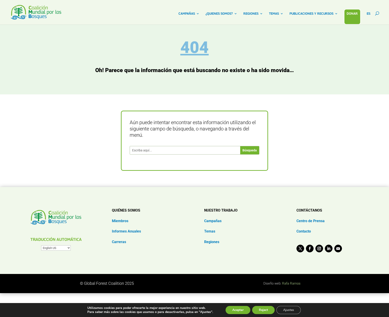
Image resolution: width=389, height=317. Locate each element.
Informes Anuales (126, 231)
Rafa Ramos (291, 283)
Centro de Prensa (310, 221)
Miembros (120, 221)
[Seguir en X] (300, 248)
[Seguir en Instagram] (319, 248)
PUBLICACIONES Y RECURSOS (311, 13)
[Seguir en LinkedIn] (328, 248)
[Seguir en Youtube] (338, 248)
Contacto (303, 231)
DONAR (352, 13)
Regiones (211, 242)
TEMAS (274, 13)
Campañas (213, 221)
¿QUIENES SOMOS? (219, 13)
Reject (263, 310)
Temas (209, 231)
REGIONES (250, 13)
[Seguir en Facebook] (310, 248)
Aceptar (238, 310)
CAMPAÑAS (187, 13)
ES (368, 13)
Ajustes (288, 310)
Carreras (119, 242)
